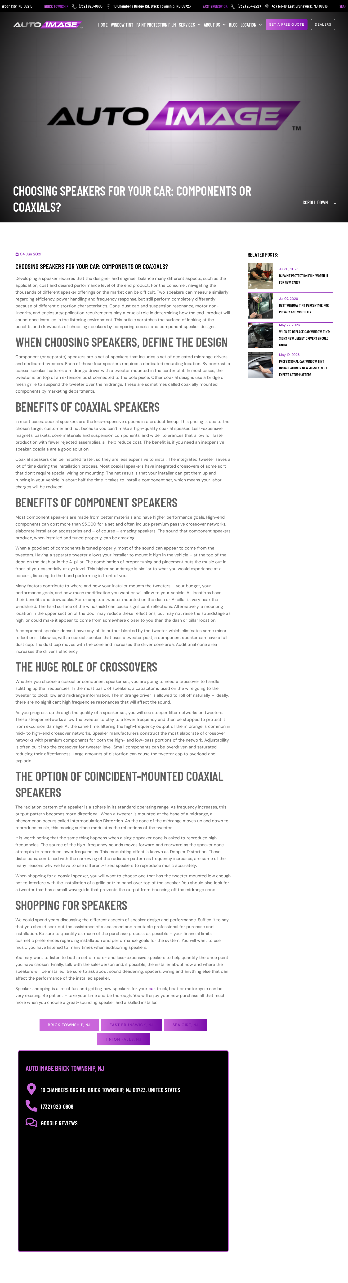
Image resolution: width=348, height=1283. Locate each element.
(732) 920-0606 (57, 1106)
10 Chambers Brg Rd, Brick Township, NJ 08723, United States (110, 1089)
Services (187, 25)
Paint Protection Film (156, 25)
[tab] (69, 1025)
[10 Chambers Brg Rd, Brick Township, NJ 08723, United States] (31, 1089)
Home (102, 25)
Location (248, 25)
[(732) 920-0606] (31, 1106)
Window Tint (122, 25)
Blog (233, 25)
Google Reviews (59, 1123)
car (152, 989)
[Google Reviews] (31, 1122)
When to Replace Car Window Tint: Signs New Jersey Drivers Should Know (304, 338)
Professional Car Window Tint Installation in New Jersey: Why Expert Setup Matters (303, 368)
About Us (212, 25)
